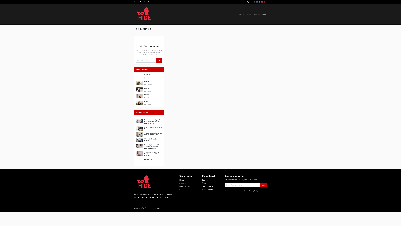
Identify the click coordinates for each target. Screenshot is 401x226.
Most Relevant (207, 189)
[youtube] (264, 2)
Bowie (146, 101)
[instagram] (262, 2)
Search (248, 14)
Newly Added (207, 186)
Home (136, 2)
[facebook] (257, 2)
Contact (150, 2)
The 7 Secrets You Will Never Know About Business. (151, 153)
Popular (205, 183)
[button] (244, 2)
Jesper (146, 88)
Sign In (249, 2)
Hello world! (148, 159)
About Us (143, 2)
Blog (264, 14)
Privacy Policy (253, 191)
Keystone (147, 95)
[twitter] (259, 2)
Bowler (146, 81)
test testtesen (149, 75)
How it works (184, 186)
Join (159, 60)
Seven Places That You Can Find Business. (153, 128)
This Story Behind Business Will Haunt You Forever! (153, 133)
